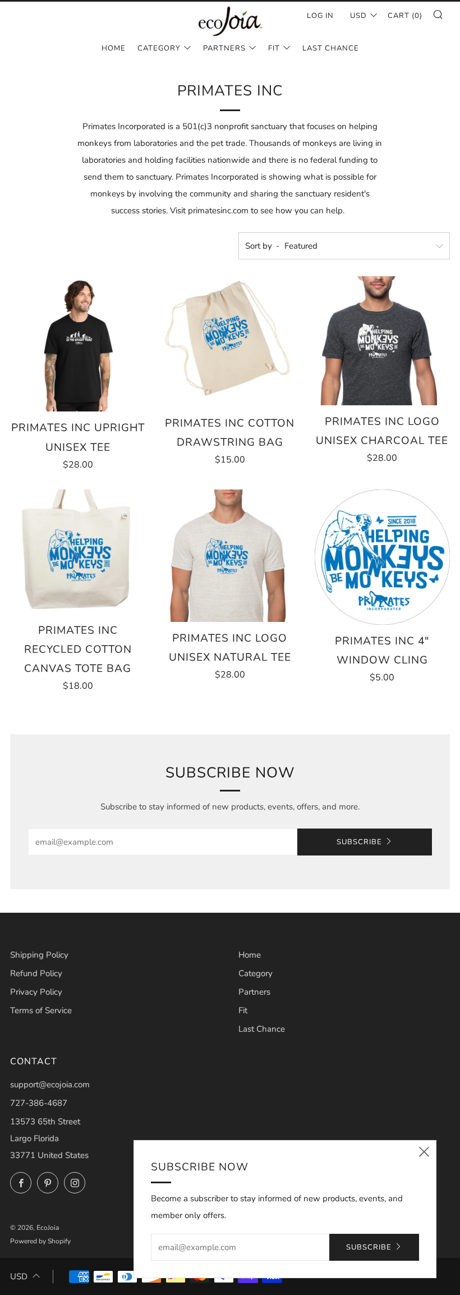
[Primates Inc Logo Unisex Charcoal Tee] (382, 340)
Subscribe (359, 842)
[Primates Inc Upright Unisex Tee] (77, 343)
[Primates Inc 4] (382, 557)
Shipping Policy (39, 954)
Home (114, 48)
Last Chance (330, 48)
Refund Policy (36, 973)
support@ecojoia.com (50, 1084)
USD (358, 16)
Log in (320, 16)
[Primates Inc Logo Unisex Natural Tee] (229, 555)
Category (159, 48)
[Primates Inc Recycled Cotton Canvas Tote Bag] (77, 551)
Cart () (405, 16)
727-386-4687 (38, 1103)
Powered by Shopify (40, 1241)
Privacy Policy (36, 991)
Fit (274, 48)
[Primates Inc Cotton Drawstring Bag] (229, 341)
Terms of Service (41, 1010)
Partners (224, 48)
